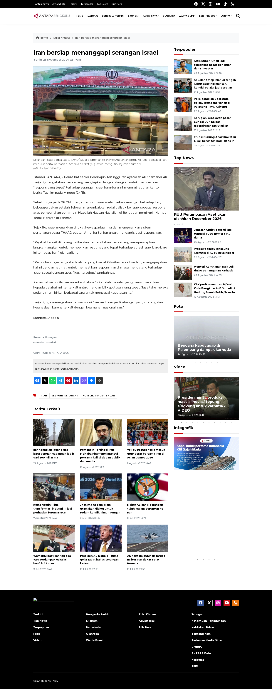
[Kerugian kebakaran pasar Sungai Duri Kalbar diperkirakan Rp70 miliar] (183, 123)
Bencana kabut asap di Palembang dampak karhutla (204, 347)
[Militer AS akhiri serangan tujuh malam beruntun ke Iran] (147, 487)
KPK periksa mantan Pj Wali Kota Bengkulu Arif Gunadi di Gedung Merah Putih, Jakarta (214, 288)
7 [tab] (214, 423)
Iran (44, 395)
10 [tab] (231, 423)
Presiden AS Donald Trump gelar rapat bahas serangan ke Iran (99, 559)
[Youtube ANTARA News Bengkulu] (218, 4)
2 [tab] (201, 362)
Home (79, 16)
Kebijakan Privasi (203, 627)
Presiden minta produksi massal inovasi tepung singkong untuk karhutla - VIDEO (201, 403)
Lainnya (226, 16)
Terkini (73, 4)
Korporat (198, 659)
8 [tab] (220, 423)
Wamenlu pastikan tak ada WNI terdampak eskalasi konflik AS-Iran (52, 559)
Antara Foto (59, 4)
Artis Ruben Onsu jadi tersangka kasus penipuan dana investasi (212, 64)
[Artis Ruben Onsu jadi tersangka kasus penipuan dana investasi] (183, 66)
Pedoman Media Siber (207, 640)
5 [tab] (217, 362)
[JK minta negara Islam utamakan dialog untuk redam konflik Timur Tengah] (100, 487)
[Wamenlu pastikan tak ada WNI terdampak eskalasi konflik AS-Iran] (54, 538)
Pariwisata (150, 16)
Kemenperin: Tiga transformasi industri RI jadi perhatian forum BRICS (52, 508)
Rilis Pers (117, 4)
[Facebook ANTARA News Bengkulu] (196, 4)
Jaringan (198, 614)
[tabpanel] (206, 337)
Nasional (92, 16)
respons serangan (64, 395)
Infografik (183, 428)
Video (179, 367)
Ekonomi (133, 16)
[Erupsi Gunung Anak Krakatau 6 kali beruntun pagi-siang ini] (183, 142)
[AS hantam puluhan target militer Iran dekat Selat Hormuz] (147, 538)
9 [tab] (226, 423)
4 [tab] (212, 362)
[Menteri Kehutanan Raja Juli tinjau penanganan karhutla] (183, 272)
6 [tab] (209, 423)
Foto (178, 306)
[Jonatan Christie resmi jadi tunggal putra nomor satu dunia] (183, 235)
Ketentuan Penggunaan (209, 621)
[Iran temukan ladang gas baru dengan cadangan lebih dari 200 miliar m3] (54, 432)
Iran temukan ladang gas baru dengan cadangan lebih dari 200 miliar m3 (53, 453)
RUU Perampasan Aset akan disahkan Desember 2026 (200, 216)
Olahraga (169, 16)
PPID (195, 666)
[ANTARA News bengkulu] (51, 16)
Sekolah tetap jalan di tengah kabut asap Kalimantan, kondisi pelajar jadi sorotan (215, 83)
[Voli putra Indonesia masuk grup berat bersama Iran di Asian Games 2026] (147, 432)
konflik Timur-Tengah (99, 395)
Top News (102, 4)
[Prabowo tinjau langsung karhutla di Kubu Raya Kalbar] (183, 254)
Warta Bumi (186, 16)
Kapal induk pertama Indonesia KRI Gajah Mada (202, 544)
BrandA (197, 646)
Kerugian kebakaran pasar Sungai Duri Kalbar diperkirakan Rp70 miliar (212, 121)
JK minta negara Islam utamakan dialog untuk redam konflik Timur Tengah (100, 508)
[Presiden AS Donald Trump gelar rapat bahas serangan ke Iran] (100, 538)
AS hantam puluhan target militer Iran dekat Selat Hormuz (146, 559)
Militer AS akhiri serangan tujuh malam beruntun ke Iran (145, 508)
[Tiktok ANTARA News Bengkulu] (225, 4)
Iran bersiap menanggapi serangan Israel (102, 37)
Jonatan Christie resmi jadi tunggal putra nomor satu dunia (212, 233)
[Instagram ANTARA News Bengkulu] (210, 4)
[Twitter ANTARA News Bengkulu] (203, 4)
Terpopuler (87, 4)
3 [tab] (206, 362)
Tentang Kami (201, 633)
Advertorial (147, 621)
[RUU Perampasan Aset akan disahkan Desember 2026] (206, 189)
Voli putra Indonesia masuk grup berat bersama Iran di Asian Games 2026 (146, 453)
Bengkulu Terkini (113, 16)
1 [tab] (195, 362)
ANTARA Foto (201, 653)
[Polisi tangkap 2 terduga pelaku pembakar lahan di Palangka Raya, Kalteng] (183, 104)
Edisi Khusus (207, 16)
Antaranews (42, 4)
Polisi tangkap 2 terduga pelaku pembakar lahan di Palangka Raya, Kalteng (212, 102)
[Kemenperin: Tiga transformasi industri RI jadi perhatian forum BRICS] (54, 487)
